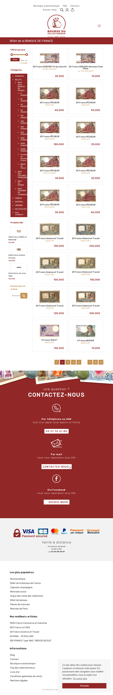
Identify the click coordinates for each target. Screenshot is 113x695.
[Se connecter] (66, 10)
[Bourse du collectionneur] (56, 26)
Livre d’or (15, 672)
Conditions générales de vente (26, 676)
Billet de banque (18, 600)
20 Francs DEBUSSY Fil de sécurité (49, 67)
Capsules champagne (21, 587)
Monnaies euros (18, 591)
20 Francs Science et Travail (49, 238)
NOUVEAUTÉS (20, 209)
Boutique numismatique (46, 6)
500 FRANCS (22, 133)
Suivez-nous (49, 10)
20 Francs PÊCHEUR (49, 102)
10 (95, 362)
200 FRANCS (22, 122)
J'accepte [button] (84, 686)
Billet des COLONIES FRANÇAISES (21, 175)
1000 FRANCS (22, 139)
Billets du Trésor (22, 166)
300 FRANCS (22, 128)
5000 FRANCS (22, 144)
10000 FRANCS (22, 150)
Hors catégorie (19, 213)
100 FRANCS (22, 117)
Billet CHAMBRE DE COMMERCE (21, 192)
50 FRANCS (22, 111)
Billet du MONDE (21, 183)
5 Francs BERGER (85, 340)
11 (101, 362)
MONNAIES (19, 76)
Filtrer (15, 60)
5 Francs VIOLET (49, 340)
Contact (75, 6)
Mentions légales (19, 680)
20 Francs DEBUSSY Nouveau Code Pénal (86, 68)
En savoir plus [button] (80, 678)
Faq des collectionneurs (22, 667)
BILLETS (18, 80)
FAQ (65, 6)
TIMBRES (18, 198)
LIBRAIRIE (19, 205)
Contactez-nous (56, 466)
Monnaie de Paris (19, 608)
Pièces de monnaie (20, 604)
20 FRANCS (22, 105)
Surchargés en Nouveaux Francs (22, 157)
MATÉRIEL (19, 202)
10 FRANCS (22, 100)
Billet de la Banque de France (25, 583)
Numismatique (17, 579)
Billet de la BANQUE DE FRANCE (21, 86)
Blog (12, 655)
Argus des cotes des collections (26, 596)
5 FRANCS (22, 94)
